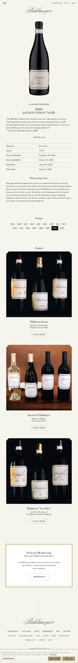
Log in (66, 3)
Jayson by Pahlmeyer (39, 104)
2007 (48, 228)
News (38, 636)
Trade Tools (64, 636)
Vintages (12, 636)
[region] (39, 656)
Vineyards (26, 631)
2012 (15, 228)
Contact (42, 640)
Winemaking (13, 631)
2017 (39, 224)
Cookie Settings (8, 659)
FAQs (50, 640)
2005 (62, 228)
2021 (13, 224)
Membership (39, 576)
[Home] (39, 11)
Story (36, 631)
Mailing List (57, 3)
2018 (32, 224)
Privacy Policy (53, 654)
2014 (58, 224)
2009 (34, 228)
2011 (21, 228)
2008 (41, 228)
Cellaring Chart (26, 636)
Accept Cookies (54, 659)
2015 (51, 224)
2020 (19, 224)
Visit (58, 631)
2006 (55, 228)
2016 (45, 224)
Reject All (68, 659)
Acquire (66, 631)
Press (54, 636)
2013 (64, 224)
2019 (26, 224)
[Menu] (5, 3)
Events (46, 636)
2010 (28, 228)
